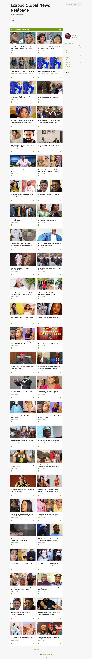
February (68, 62)
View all (59, 29)
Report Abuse (68, 77)
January (68, 64)
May (67, 55)
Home (12, 24)
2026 (66, 45)
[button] (33, 53)
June (67, 52)
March (67, 59)
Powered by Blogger (47, 654)
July (67, 50)
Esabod (74, 35)
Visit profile (74, 37)
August (68, 48)
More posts (36, 649)
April (67, 57)
